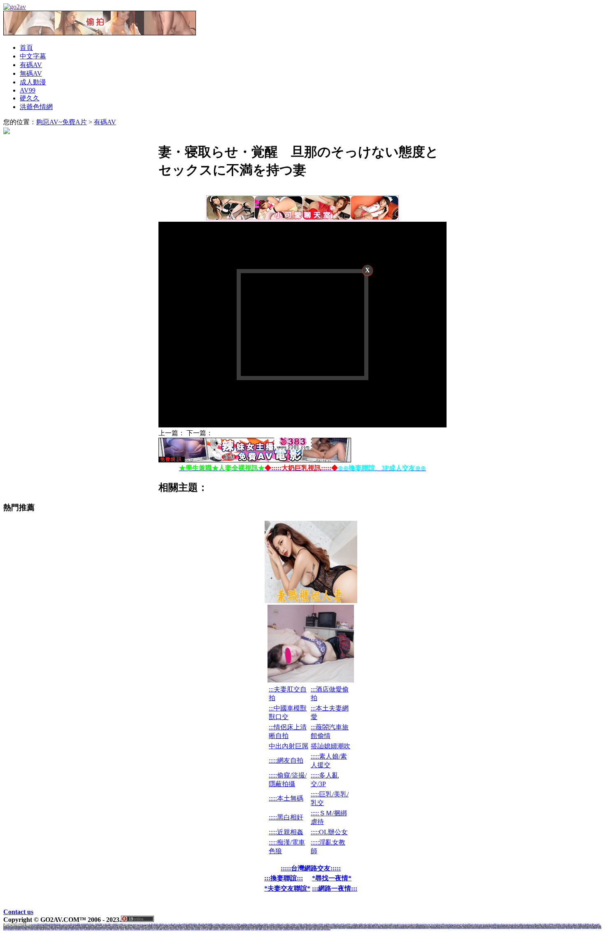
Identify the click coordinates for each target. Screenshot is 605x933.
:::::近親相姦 (286, 832)
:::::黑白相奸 (286, 817)
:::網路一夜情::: (334, 888)
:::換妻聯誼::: (283, 878)
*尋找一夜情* (331, 878)
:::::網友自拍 (286, 760)
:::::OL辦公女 (329, 832)
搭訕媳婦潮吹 (330, 746)
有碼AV (105, 121)
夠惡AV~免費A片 (61, 121)
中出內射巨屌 (288, 746)
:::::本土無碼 (286, 798)
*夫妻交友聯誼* (287, 888)
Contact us (18, 911)
